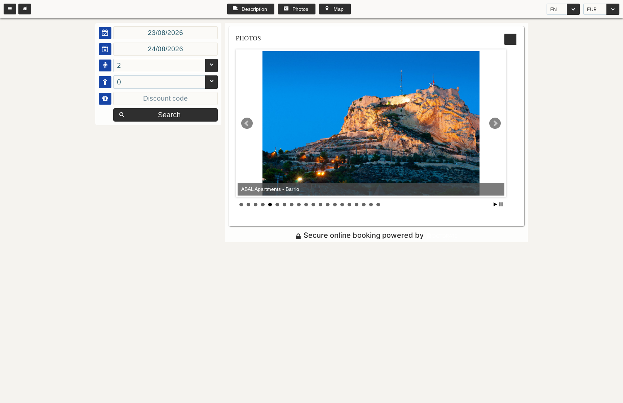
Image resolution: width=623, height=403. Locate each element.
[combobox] (563, 9)
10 (306, 204)
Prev (247, 123)
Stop (501, 204)
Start (495, 204)
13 (328, 204)
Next (495, 123)
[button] (10, 9)
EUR (592, 9)
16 (349, 204)
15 (342, 204)
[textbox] (165, 32)
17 (356, 204)
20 (378, 204)
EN (553, 9)
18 (364, 204)
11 (313, 204)
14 (335, 204)
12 (320, 204)
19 (371, 204)
